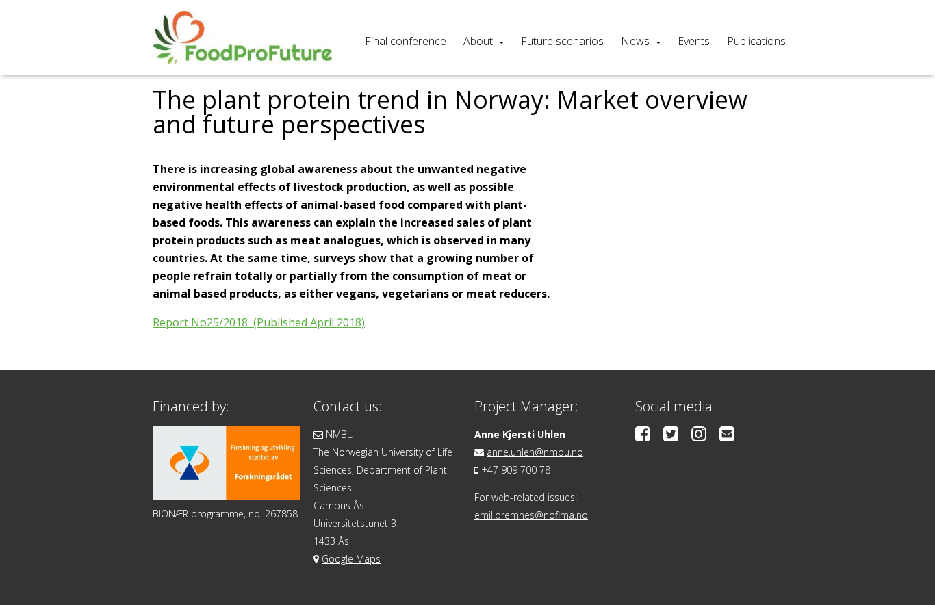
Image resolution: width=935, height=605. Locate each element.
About (478, 41)
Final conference (405, 41)
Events (694, 41)
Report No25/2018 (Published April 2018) (259, 322)
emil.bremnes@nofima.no (531, 515)
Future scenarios (562, 41)
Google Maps (351, 558)
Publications (756, 41)
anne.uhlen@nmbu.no (535, 452)
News (635, 41)
